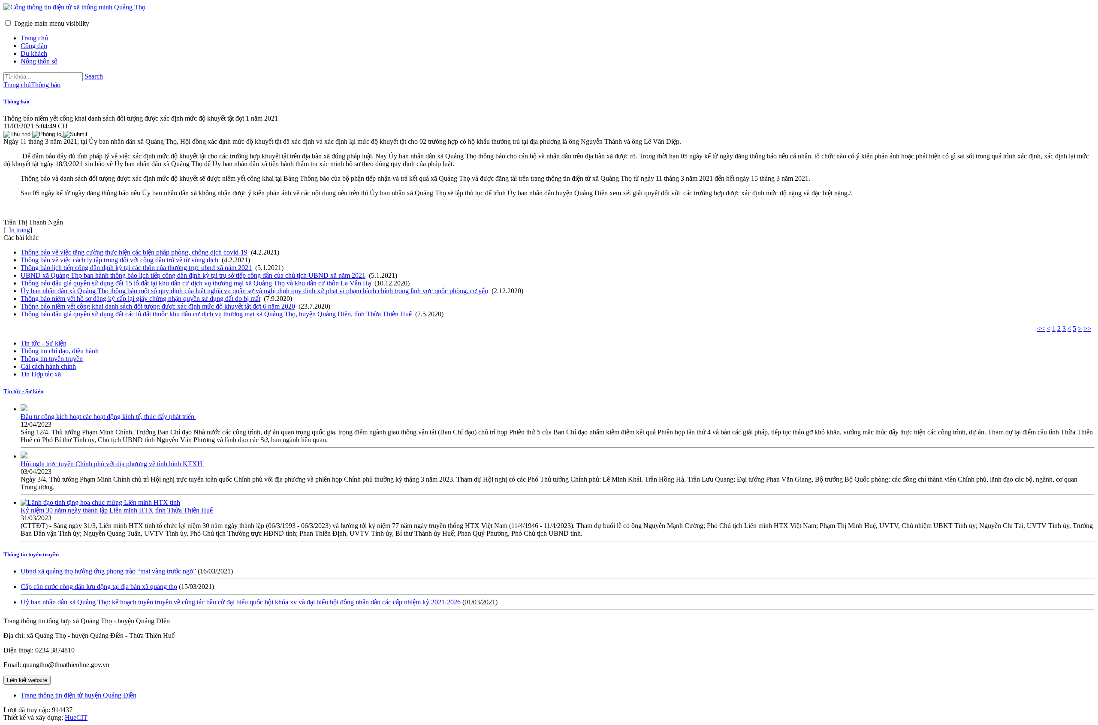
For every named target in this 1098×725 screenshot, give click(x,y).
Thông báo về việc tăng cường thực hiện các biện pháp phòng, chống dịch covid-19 (134, 252)
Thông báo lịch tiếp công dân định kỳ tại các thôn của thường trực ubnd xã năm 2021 (136, 267)
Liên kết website (27, 680)
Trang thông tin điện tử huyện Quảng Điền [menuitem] (78, 695)
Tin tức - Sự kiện (43, 343)
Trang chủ (34, 38)
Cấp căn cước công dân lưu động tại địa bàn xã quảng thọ (99, 586)
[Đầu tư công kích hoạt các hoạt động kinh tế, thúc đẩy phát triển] (24, 409)
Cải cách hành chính (48, 366)
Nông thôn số (39, 61)
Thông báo (16, 101)
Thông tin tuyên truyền (52, 358)
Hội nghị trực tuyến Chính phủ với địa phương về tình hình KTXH (112, 463)
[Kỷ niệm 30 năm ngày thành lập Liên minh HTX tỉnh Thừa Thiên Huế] (100, 502)
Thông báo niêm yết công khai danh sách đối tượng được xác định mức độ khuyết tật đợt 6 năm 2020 (158, 306)
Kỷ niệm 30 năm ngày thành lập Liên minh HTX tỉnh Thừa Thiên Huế (117, 510)
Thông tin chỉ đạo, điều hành (60, 351)
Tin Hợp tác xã (41, 374)
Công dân (34, 45)
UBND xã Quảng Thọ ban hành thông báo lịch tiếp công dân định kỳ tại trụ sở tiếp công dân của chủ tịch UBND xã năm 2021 (193, 275)
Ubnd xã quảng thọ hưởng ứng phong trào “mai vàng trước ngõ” (108, 571)
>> (1087, 328)
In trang (19, 230)
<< (1041, 328)
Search (93, 76)
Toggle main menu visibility (51, 23)
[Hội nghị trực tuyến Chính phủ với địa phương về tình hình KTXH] (24, 456)
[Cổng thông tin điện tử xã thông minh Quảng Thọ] (74, 7)
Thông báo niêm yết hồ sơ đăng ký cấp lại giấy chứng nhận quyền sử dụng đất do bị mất (140, 298)
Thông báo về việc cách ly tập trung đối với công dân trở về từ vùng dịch (119, 260)
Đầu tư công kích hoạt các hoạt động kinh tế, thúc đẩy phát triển (108, 416)
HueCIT (76, 717)
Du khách (34, 53)
